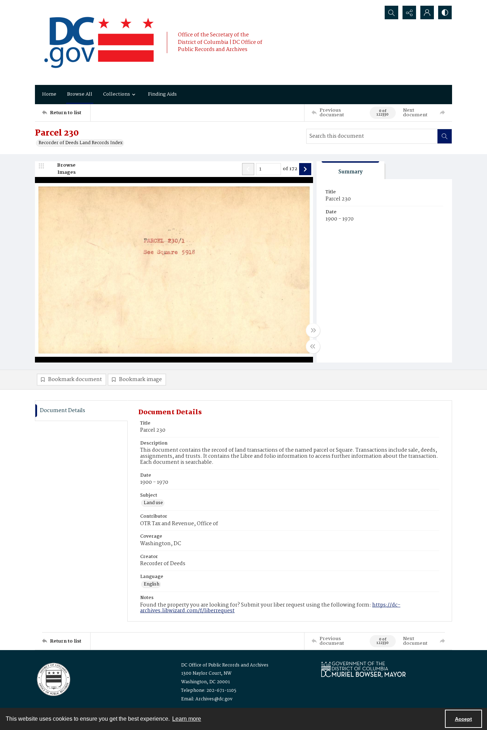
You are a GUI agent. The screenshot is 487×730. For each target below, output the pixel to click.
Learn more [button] (186, 719)
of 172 (290, 169)
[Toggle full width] (313, 330)
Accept (463, 719)
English (151, 584)
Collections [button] (116, 94)
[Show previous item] (248, 169)
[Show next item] (305, 169)
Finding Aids (162, 94)
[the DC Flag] (99, 42)
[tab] (350, 170)
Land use (153, 503)
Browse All (79, 94)
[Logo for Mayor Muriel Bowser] (363, 669)
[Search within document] (444, 136)
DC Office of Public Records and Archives (224, 665)
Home (49, 94)
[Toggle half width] (313, 346)
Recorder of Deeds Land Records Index (81, 143)
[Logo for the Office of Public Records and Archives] (53, 678)
